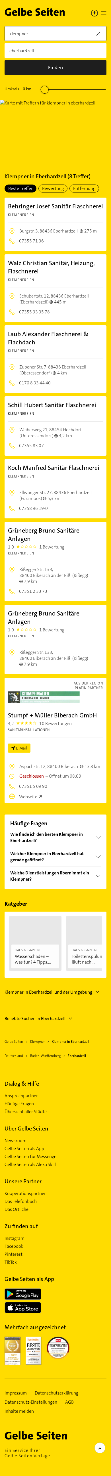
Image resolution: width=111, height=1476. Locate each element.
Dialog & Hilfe (22, 1083)
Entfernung (84, 188)
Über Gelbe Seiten (26, 1128)
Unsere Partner (23, 1181)
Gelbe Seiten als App (24, 1149)
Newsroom (15, 1141)
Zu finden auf (21, 1226)
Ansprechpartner (21, 1096)
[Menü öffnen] (103, 13)
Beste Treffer (20, 188)
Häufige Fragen (19, 1104)
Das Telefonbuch (21, 1201)
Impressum (16, 1393)
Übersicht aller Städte (26, 1112)
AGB (69, 1402)
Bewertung (53, 188)
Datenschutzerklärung (56, 1393)
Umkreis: (18, 88)
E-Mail (21, 748)
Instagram (14, 1238)
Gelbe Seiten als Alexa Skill (30, 1164)
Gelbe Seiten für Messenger (31, 1156)
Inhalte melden (19, 1411)
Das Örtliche (16, 1209)
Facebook (14, 1246)
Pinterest (13, 1254)
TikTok (11, 1262)
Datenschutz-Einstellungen (31, 1402)
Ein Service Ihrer (27, 1453)
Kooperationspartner (25, 1193)
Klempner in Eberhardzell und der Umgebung (48, 992)
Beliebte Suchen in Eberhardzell (35, 1018)
